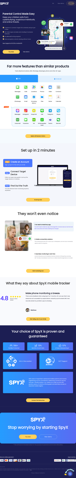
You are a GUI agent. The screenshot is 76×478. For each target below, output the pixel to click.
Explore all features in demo (38, 136)
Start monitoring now (38, 271)
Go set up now (38, 200)
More (31, 470)
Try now (71, 3)
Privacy (33, 473)
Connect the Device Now (38, 400)
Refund (37, 473)
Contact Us (42, 473)
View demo (61, 3)
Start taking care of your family (38, 319)
